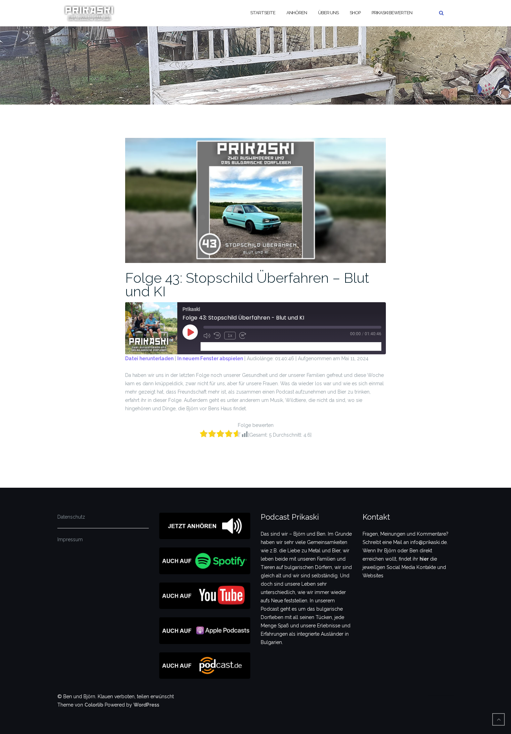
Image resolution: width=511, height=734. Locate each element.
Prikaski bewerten (392, 12)
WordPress (146, 705)
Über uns (328, 12)
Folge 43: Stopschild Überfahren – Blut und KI (247, 284)
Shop (355, 12)
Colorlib (93, 705)
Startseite (262, 12)
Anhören (296, 12)
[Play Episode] (190, 332)
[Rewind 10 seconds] (217, 335)
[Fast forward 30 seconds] (242, 335)
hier (424, 559)
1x (230, 335)
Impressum (70, 539)
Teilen (243, 346)
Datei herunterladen (149, 358)
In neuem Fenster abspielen (210, 358)
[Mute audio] (206, 335)
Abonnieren (216, 346)
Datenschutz (71, 517)
